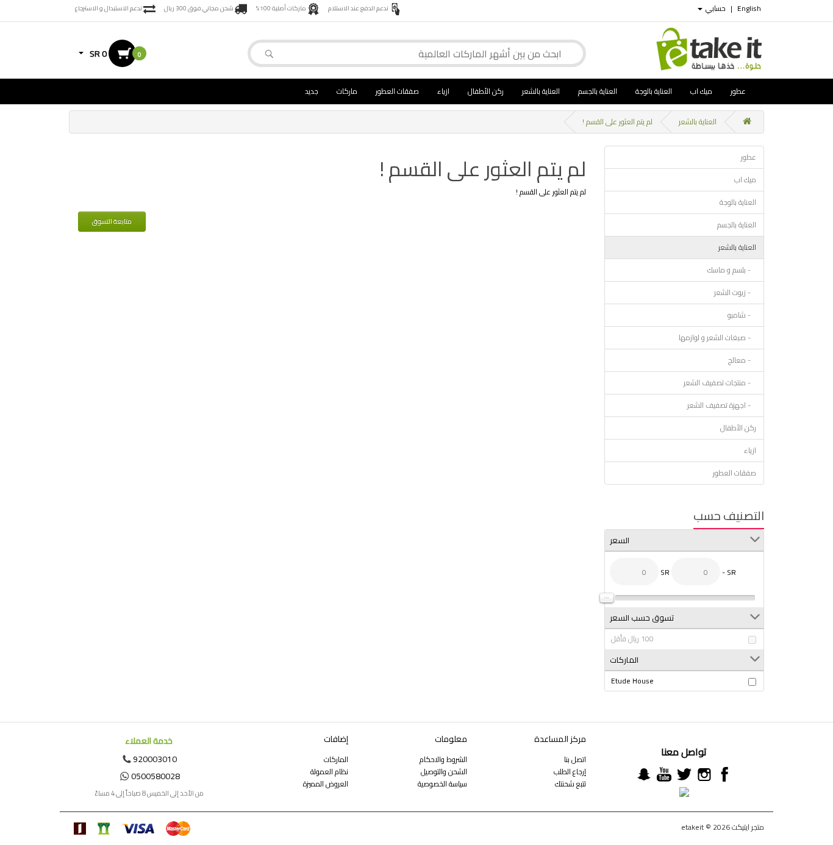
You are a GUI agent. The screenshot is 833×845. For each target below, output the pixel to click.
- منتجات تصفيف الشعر (720, 383)
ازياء (443, 91)
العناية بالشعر (541, 91)
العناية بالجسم (597, 91)
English (749, 8)
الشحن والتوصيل (444, 772)
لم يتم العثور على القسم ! (617, 122)
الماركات (336, 759)
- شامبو (742, 315)
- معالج (742, 360)
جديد (311, 91)
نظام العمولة (329, 772)
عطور (738, 91)
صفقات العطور (397, 91)
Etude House (632, 681)
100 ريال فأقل (632, 639)
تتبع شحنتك (570, 784)
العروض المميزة (325, 784)
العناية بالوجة (653, 91)
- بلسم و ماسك (731, 270)
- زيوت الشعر (735, 292)
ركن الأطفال (486, 91)
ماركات (347, 91)
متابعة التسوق (112, 221)
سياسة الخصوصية (442, 784)
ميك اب (701, 91)
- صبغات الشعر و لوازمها (717, 337)
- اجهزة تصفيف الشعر (721, 405)
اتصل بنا (575, 759)
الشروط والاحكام (443, 759)
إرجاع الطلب (570, 772)
